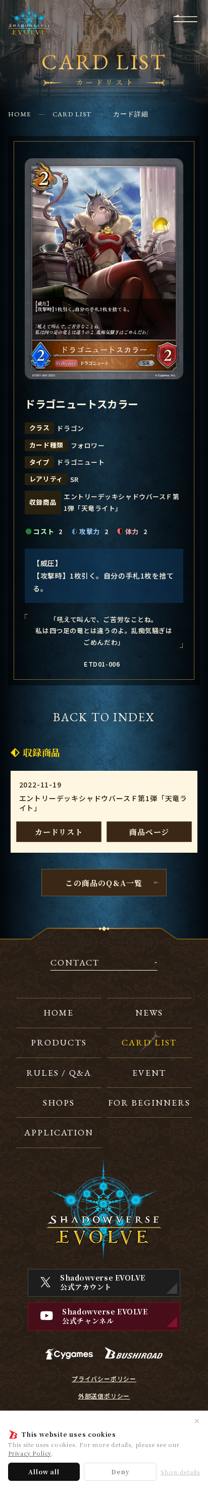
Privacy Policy (29, 1453)
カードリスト (59, 831)
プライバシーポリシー (104, 1378)
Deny (120, 1471)
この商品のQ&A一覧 (103, 882)
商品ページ (149, 831)
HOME (19, 114)
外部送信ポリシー (104, 1395)
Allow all (43, 1471)
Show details (180, 1472)
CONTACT (74, 963)
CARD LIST (72, 114)
